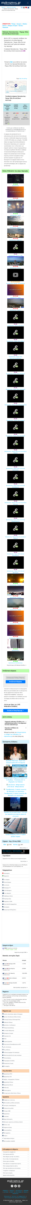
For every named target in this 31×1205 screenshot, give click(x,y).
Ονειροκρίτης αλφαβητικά (15, 1152)
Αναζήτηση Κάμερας (15, 681)
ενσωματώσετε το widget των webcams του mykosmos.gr (15, 734)
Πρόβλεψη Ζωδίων (7, 896)
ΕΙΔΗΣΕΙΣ (12, 1190)
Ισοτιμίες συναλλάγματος (9, 1105)
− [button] (7, 86)
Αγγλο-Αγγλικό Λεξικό (8, 1138)
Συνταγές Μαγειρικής (8, 1030)
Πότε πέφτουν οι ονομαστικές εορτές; (15, 1163)
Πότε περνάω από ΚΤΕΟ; (15, 1154)
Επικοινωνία (7, 1196)
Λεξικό (4, 1135)
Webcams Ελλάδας (11, 7)
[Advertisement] (15, 17)
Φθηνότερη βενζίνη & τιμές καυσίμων (11, 1055)
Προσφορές (5, 907)
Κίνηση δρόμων (6, 882)
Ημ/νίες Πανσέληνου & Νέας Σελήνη (11, 1016)
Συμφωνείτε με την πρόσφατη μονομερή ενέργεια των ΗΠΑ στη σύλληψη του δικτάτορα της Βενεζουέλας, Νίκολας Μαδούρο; (15, 996)
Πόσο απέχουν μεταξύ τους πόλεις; (15, 1156)
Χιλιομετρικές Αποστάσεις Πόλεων (11, 1093)
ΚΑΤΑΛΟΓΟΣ (15, 1193)
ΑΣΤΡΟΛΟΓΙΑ (19, 1190)
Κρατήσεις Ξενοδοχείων (9, 1025)
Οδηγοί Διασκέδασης (8, 1027)
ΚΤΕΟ (4, 1038)
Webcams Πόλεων (7, 1022)
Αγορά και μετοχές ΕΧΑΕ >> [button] (21, 952)
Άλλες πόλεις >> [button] (24, 847)
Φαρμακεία (5, 876)
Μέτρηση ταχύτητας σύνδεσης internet (12, 1122)
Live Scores (5, 885)
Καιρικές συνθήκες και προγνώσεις (15, 728)
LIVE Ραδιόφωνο (6, 890)
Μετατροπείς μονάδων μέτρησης (11, 1102)
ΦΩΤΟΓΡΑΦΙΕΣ (18, 1192)
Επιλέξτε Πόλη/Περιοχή (15, 710)
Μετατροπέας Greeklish (8, 1141)
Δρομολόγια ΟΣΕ (7, 1076)
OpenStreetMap (13, 91)
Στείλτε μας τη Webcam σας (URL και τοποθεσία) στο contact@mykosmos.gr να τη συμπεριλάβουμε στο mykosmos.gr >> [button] (15, 129)
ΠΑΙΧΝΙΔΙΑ (26, 1190)
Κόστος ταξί (6, 1124)
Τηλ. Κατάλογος (6, 1047)
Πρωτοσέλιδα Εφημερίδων (9, 904)
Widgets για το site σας (8, 1100)
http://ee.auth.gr (23, 78)
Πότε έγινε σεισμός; (15, 1173)
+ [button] (7, 83)
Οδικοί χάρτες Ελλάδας (15, 1161)
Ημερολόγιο (5, 1113)
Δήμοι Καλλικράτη (7, 1119)
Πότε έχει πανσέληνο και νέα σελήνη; (15, 1168)
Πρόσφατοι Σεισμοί (7, 1033)
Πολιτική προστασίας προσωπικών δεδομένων (15, 1197)
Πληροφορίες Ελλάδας (8, 1060)
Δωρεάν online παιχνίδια (15, 1175)
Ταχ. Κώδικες (6, 1049)
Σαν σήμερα (5, 879)
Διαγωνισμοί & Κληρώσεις (9, 909)
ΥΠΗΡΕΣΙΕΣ (5, 1190)
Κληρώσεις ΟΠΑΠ (7, 901)
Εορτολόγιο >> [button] (24, 861)
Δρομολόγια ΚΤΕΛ (7, 1074)
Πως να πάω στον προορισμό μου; (15, 1159)
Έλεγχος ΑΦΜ (6, 1111)
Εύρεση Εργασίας (7, 1041)
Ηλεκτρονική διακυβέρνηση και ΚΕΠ (11, 1044)
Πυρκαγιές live (6, 1036)
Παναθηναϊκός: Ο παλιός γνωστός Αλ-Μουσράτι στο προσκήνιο (15, 794)
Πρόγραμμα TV (6, 887)
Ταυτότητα (14, 1196)
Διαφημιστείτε (21, 1196)
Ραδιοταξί (5, 1087)
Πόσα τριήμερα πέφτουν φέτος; (15, 1166)
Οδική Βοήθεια (6, 1058)
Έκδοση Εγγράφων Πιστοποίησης (10, 1052)
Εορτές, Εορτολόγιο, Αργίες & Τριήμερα (12, 1014)
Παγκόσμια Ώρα (6, 898)
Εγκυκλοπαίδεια (6, 1130)
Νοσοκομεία (6, 873)
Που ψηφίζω (6, 1066)
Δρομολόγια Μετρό (7, 1084)
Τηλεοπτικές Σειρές (7, 1063)
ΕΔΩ (11, 62)
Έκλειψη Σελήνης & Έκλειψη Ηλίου (11, 1019)
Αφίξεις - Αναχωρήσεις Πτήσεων (10, 1079)
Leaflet (7, 91)
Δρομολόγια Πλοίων (7, 1082)
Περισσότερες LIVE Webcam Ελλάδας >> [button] (16, 665)
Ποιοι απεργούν (6, 893)
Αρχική (3, 7)
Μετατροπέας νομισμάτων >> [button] (20, 987)
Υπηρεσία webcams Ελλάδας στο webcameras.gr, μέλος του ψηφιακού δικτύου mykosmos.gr (15, 723)
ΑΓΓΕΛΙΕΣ (6, 1192)
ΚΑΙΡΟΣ (12, 1192)
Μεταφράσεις (6, 1133)
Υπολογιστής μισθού (7, 1108)
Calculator (5, 1116)
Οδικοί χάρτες (6, 1090)
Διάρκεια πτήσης (7, 1127)
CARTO (7, 92)
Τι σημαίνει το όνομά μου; (15, 1170)
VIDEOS (25, 1192)
